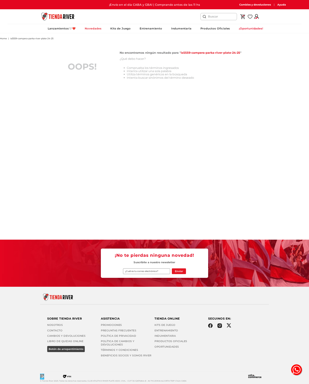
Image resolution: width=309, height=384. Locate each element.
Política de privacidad (118, 335)
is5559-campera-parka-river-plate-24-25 (31, 38)
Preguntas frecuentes (118, 330)
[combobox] (219, 16)
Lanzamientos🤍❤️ (62, 28)
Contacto (54, 330)
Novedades (93, 28)
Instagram (219, 325)
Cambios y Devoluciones (66, 335)
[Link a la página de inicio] (3, 38)
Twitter (229, 325)
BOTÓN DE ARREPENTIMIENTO (66, 349)
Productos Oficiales (215, 28)
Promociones (111, 325)
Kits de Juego (120, 28)
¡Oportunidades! (251, 28)
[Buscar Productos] (204, 16)
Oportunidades (166, 346)
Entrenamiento (151, 28)
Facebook (210, 325)
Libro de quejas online (65, 341)
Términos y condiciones (119, 350)
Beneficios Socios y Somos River (126, 355)
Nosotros (55, 325)
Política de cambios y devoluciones (117, 343)
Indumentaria (181, 28)
